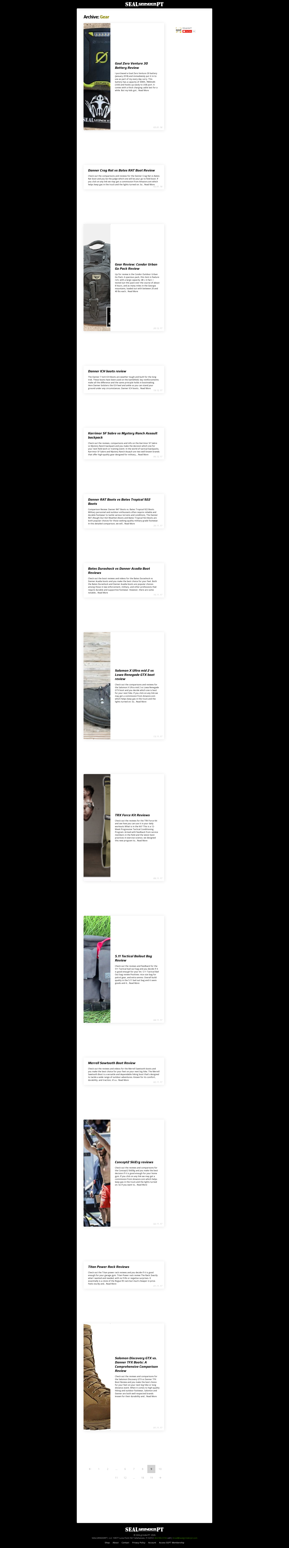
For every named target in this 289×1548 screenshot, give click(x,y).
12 (125, 1477)
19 (151, 1477)
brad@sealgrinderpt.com (185, 1538)
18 (142, 1477)
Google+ (186, 35)
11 (116, 1477)
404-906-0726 (160, 1538)
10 (160, 1469)
